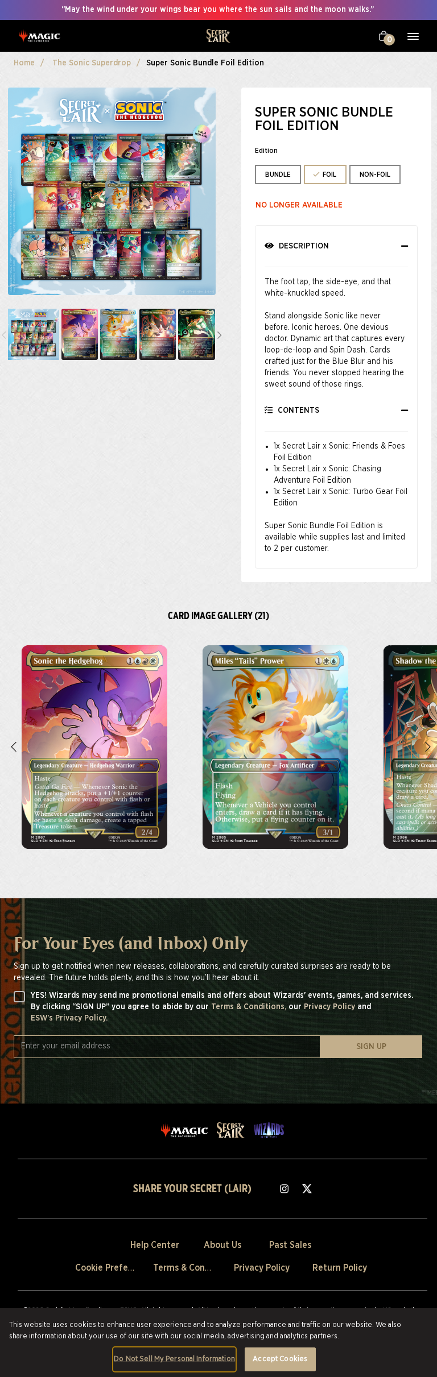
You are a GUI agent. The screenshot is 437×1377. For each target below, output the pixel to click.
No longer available (299, 205)
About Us (222, 1245)
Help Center (154, 1245)
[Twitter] (307, 1188)
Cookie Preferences (115, 1267)
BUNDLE (278, 174)
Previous (14, 747)
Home (24, 63)
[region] (218, 1342)
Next (219, 334)
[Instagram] (284, 1188)
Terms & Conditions (193, 1267)
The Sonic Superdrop (91, 63)
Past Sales (290, 1245)
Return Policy (339, 1267)
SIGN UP (371, 1047)
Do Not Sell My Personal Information (174, 1359)
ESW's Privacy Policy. (69, 1018)
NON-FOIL (375, 174)
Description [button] (303, 246)
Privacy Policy (330, 1007)
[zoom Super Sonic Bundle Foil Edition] (94, 747)
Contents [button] (297, 410)
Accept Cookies (280, 1359)
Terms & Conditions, (249, 1007)
